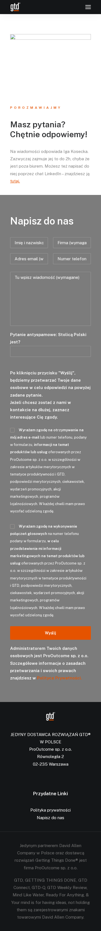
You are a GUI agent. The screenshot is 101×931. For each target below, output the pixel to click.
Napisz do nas (50, 817)
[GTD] (15, 7)
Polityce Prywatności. (59, 678)
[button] (88, 7)
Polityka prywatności (50, 810)
